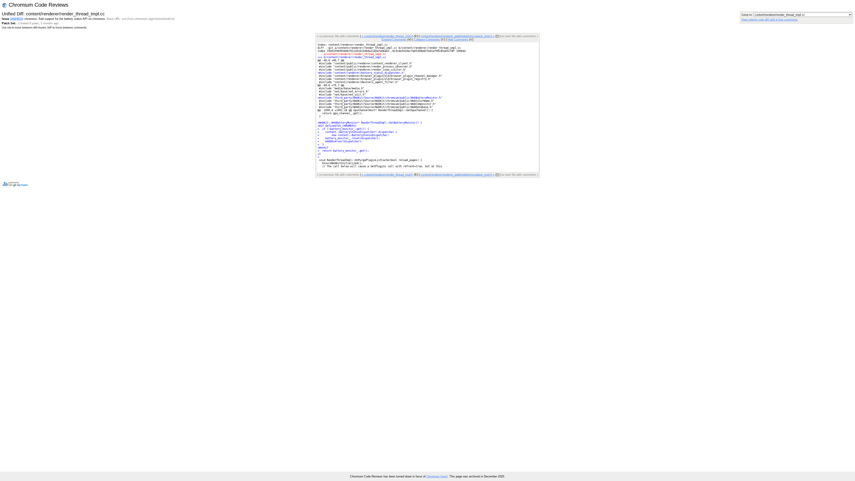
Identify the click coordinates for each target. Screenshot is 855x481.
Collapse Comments (427, 39)
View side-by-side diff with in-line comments (769, 19)
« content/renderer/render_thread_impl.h (387, 36)
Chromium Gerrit (437, 476)
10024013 (16, 18)
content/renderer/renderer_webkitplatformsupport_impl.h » (458, 36)
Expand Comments (394, 39)
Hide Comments (458, 39)
